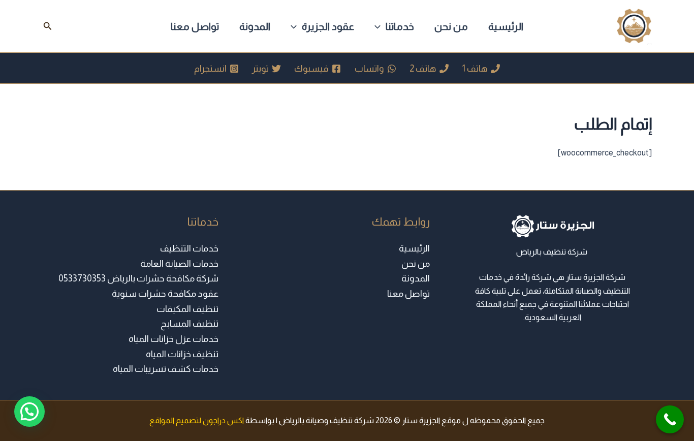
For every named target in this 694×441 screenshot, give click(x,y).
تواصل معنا (195, 26)
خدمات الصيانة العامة (179, 264)
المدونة (254, 26)
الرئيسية (505, 26)
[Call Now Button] (670, 419)
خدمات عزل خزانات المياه (173, 339)
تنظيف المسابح (189, 324)
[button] (380, 26)
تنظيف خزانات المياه (182, 354)
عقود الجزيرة (328, 26)
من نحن (451, 26)
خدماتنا (400, 26)
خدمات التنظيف (189, 248)
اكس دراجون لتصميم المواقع (196, 420)
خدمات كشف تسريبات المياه (165, 369)
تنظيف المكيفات (187, 309)
